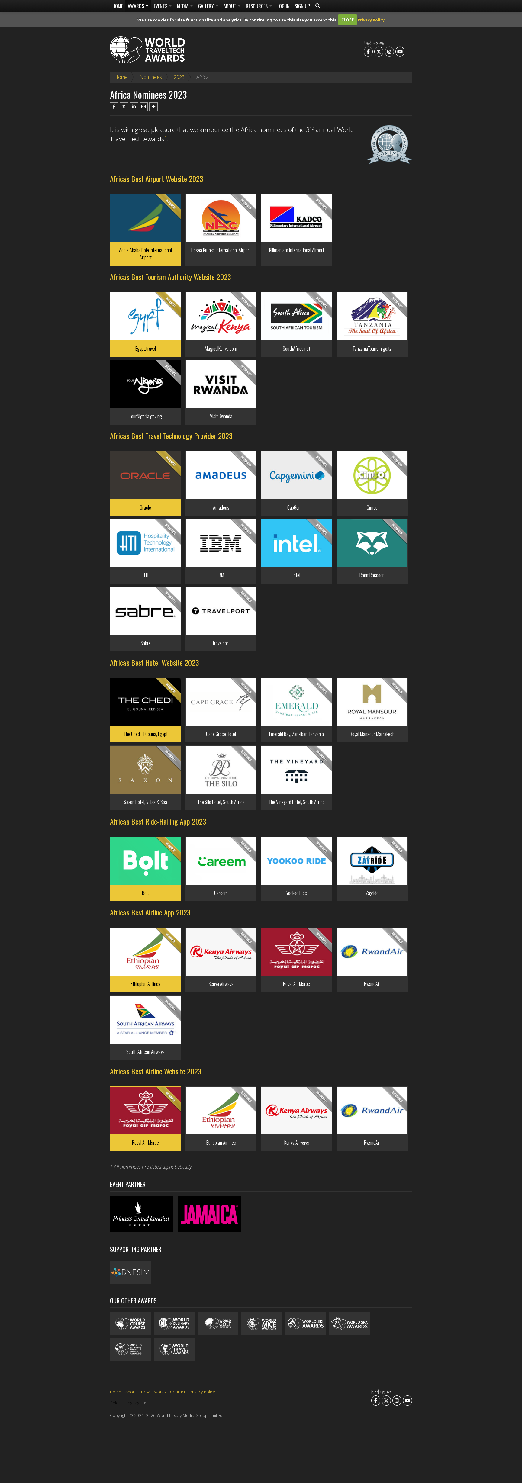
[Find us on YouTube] (399, 51)
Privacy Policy (371, 19)
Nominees (151, 77)
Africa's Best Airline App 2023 (150, 912)
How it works (153, 1392)
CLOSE (347, 19)
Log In (283, 6)
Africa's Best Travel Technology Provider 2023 (171, 435)
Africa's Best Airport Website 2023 (156, 178)
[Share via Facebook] (114, 107)
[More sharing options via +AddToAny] (153, 107)
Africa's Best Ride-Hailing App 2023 (158, 821)
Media (183, 6)
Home (117, 6)
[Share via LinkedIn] (134, 107)
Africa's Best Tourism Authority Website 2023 (170, 276)
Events (161, 6)
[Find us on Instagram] (389, 51)
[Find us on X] (378, 51)
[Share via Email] (144, 107)
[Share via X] (124, 107)
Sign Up (302, 6)
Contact (177, 1392)
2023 (179, 77)
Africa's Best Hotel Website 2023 (154, 662)
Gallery (206, 6)
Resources (257, 6)
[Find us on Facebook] (368, 51)
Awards (136, 6)
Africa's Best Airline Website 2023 (155, 1071)
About (230, 6)
